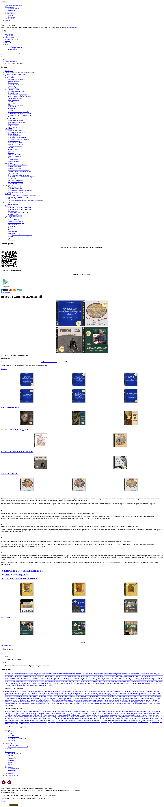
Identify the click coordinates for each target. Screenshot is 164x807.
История (11, 760)
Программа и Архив (11, 39)
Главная (7, 60)
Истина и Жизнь (13, 88)
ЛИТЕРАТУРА (9, 185)
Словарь (11, 153)
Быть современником (15, 142)
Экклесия (11, 101)
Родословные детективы (16, 183)
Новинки (11, 15)
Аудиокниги (12, 758)
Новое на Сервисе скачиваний (18, 747)
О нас (6, 44)
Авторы (7, 41)
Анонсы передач (13, 745)
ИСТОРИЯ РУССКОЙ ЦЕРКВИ (14, 575)
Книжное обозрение (14, 156)
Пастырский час (13, 103)
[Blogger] (12, 290)
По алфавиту (9, 76)
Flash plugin (73, 27)
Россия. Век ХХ (13, 178)
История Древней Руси (15, 166)
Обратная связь (13, 214)
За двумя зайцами (14, 158)
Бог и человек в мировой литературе (20, 190)
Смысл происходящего (15, 221)
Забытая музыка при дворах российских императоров (25, 200)
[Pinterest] (10, 290)
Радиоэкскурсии (13, 161)
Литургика (11, 86)
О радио (11, 732)
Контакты (8, 20)
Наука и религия (13, 219)
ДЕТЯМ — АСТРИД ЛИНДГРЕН (15, 430)
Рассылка (8, 748)
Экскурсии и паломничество (14, 5)
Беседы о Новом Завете (15, 79)
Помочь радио (5, 292)
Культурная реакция (14, 154)
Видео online (9, 36)
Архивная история (14, 141)
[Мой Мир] (18, 290)
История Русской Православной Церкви (21, 177)
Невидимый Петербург (15, 120)
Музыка (10, 755)
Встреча (11, 151)
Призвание (11, 228)
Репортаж (11, 233)
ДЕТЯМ (7, 202)
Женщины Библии (14, 81)
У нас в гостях (13, 159)
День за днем (9, 743)
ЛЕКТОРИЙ (9, 110)
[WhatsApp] (20, 290)
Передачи (8, 42)
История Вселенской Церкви (17, 165)
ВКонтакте (82, 642)
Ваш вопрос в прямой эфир (17, 738)
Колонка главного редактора (17, 95)
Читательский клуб (14, 187)
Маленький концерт (14, 199)
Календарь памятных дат (16, 180)
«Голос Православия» (15, 47)
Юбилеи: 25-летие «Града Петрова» (16, 74)
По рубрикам (9, 71)
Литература (12, 757)
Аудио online (9, 34)
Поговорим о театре (14, 136)
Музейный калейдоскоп (16, 127)
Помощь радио (9, 7)
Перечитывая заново (15, 188)
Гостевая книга (9, 19)
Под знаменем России (15, 182)
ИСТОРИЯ (8, 163)
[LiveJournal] (7, 290)
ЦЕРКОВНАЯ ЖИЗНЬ (12, 89)
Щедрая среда (12, 211)
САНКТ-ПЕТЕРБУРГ (12, 118)
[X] (4, 290)
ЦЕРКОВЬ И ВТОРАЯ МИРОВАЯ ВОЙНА (19, 579)
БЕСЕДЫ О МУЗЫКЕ (10, 407)
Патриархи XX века (14, 168)
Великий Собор (13, 93)
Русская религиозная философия (18, 112)
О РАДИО (8, 206)
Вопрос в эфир (9, 37)
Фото (10, 46)
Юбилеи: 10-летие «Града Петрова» (19, 209)
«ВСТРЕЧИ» (6, 617)
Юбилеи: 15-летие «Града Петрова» (19, 207)
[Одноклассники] (15, 290)
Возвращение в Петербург (16, 122)
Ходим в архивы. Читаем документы (20, 171)
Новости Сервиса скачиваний (18, 212)
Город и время (13, 125)
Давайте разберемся (14, 238)
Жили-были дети (13, 204)
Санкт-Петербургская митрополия (19, 96)
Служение (11, 108)
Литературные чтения (15, 192)
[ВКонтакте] (2, 290)
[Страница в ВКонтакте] (4, 782)
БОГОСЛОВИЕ (10, 77)
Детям (10, 762)
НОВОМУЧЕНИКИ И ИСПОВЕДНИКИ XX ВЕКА (22, 571)
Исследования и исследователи (18, 139)
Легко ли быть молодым (16, 223)
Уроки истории (13, 173)
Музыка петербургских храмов (18, 197)
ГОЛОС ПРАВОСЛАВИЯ (13, 216)
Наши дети (11, 240)
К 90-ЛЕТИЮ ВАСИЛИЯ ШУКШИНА (17, 452)
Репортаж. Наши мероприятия (22, 235)
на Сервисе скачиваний (49, 362)
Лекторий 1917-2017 (11, 775)
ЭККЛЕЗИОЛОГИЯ (9, 474)
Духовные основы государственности (20, 115)
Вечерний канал (13, 224)
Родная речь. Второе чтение (17, 137)
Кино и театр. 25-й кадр (16, 144)
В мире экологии (13, 226)
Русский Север (13, 134)
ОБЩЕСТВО (9, 218)
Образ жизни (12, 149)
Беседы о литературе (15, 130)
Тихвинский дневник (15, 98)
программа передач (7, 645)
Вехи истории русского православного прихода (20, 72)
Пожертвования (13, 8)
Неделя (10, 236)
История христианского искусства (19, 113)
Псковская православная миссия (18, 175)
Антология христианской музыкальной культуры (24, 195)
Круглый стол (12, 231)
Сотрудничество (13, 10)
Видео (10, 764)
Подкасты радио (10, 13)
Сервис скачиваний (11, 61)
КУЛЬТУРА (8, 129)
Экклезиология (13, 83)
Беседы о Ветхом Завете (16, 84)
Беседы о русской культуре (17, 132)
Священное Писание (15, 753)
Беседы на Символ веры (16, 91)
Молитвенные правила (15, 105)
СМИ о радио (12, 49)
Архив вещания (13, 737)
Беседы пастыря (13, 100)
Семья (10, 229)
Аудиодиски (9, 12)
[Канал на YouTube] (9, 782)
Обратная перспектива (15, 146)
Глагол (10, 147)
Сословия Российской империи (18, 170)
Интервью (11, 17)
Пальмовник (12, 107)
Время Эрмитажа (13, 124)
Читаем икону (12, 117)
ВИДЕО (4, 369)
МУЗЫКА (8, 194)
